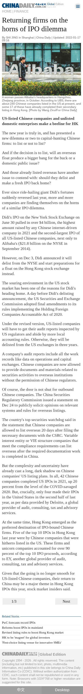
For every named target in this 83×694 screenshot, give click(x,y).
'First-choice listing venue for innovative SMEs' (31, 642)
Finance (21, 11)
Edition (55, 4)
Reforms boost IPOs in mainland (22, 627)
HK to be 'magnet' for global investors (26, 637)
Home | (7, 11)
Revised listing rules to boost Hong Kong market (32, 632)
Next (66, 601)
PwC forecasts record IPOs (18, 622)
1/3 (14, 601)
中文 (21, 690)
